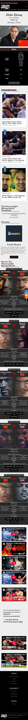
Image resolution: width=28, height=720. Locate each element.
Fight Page (14, 315)
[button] (26, 6)
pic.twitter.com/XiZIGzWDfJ (11, 616)
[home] (5, 7)
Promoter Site (14, 257)
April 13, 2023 (18, 622)
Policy (14, 704)
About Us (14, 691)
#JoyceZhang (7, 612)
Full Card (19, 312)
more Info (9, 312)
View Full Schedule (14, 217)
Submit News (14, 696)
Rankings (14, 683)
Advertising (14, 693)
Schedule (14, 681)
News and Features (14, 676)
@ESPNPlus (6, 614)
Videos (14, 679)
